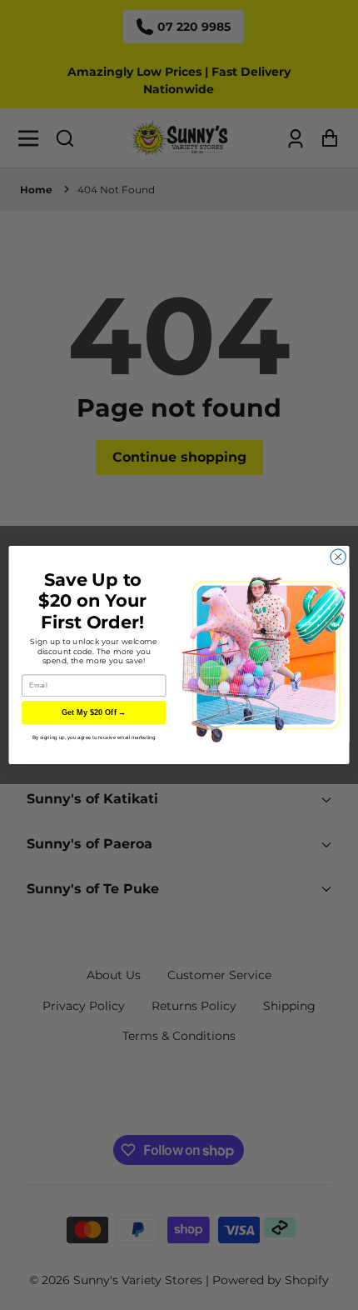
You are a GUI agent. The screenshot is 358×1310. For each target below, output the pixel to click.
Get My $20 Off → (94, 712)
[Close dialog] (338, 556)
